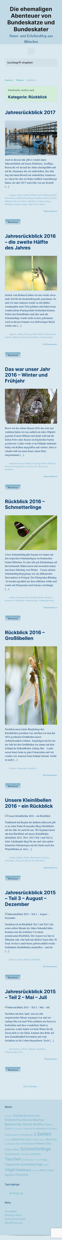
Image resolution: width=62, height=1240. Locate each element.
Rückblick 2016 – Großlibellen (25, 635)
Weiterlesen (13, 222)
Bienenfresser (32, 1115)
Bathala (18, 1115)
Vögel (30, 204)
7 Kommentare (50, 1058)
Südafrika (9, 204)
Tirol (37, 1160)
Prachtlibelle (10, 1144)
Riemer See (33, 466)
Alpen (19, 194)
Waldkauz (24, 1170)
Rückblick (33, 201)
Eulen (40, 194)
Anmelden (11, 1211)
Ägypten (12, 194)
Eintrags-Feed (13, 1215)
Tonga (43, 1159)
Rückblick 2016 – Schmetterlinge (25, 504)
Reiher (19, 1144)
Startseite (9, 80)
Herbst (53, 194)
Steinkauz (25, 1154)
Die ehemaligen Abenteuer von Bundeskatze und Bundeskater (31, 19)
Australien (9, 1116)
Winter (42, 204)
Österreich (17, 201)
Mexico (29, 1139)
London (8, 1140)
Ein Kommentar (50, 344)
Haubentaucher (12, 1135)
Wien (36, 204)
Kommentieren (50, 211)
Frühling (46, 194)
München (8, 201)
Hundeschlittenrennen (25, 198)
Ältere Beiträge (30, 1086)
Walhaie (35, 1171)
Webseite (20, 80)
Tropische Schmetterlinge (24, 1164)
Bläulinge (38, 1119)
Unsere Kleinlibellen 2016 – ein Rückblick (29, 803)
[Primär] (31, 51)
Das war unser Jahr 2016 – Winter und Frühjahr (27, 375)
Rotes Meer (12, 1149)
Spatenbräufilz (12, 1154)
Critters (48, 1124)
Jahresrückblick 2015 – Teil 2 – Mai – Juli (30, 994)
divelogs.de (16, 1193)
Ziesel (50, 1170)
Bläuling (27, 1119)
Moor (36, 1139)
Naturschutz (22, 768)
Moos (42, 1140)
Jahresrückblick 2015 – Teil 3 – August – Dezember (30, 898)
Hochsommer (10, 198)
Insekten (38, 198)
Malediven (17, 1139)
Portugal (17, 466)
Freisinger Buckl (31, 334)
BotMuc (33, 194)
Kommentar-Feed (15, 1219)
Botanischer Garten (18, 1124)
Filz (13, 1129)
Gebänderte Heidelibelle (34, 1128)
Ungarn (24, 204)
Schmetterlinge (44, 201)
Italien (45, 198)
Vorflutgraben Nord (46, 600)
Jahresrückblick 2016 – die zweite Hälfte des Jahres (30, 242)
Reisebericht (29, 1143)
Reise (25, 201)
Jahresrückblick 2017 (30, 112)
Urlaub (46, 1165)
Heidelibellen (27, 1135)
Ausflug (26, 194)
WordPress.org (13, 1222)
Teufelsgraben (28, 1160)
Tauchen (17, 204)
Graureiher (52, 1128)
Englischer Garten (16, 463)
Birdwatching (13, 1119)
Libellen (52, 198)
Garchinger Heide (40, 463)
